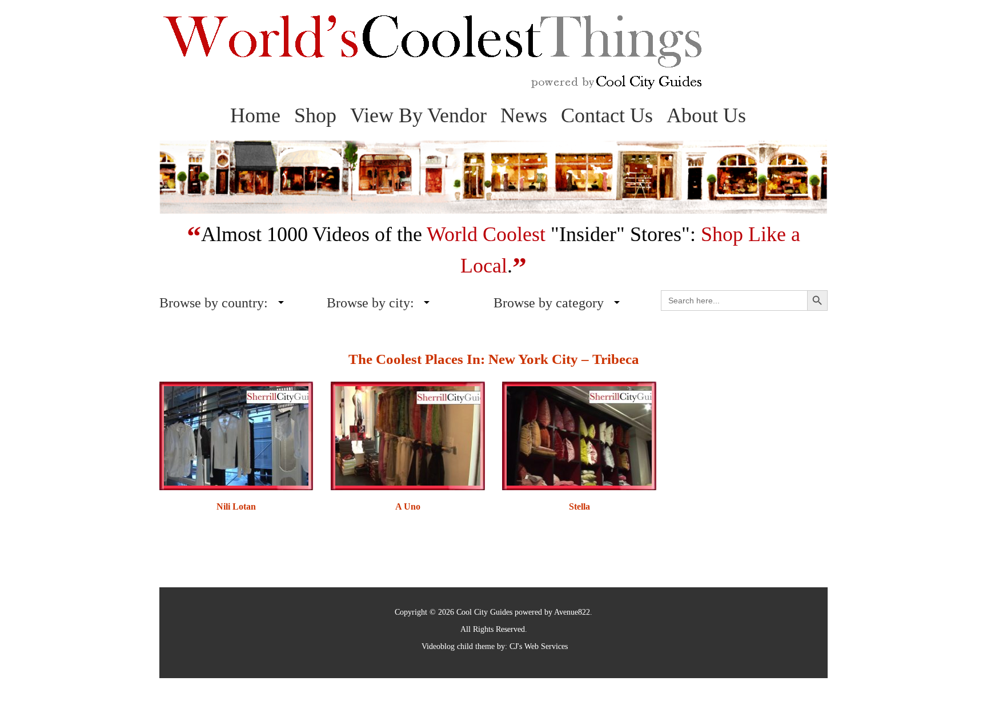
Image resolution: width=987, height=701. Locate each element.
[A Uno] (407, 435)
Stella (579, 506)
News (523, 115)
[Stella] (579, 435)
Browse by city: (370, 302)
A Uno (407, 506)
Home (255, 115)
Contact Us (607, 115)
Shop (315, 115)
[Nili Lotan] (236, 435)
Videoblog (438, 646)
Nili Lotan (236, 506)
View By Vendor (418, 115)
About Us (706, 115)
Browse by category (549, 302)
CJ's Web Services (538, 646)
